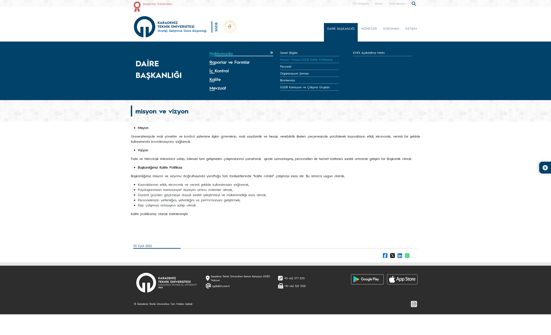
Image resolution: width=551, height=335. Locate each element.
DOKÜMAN (391, 28)
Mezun (379, 3)
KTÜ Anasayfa (361, 3)
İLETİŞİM (411, 28)
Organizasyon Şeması (294, 73)
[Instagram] (414, 303)
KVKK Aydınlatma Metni (369, 52)
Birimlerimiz (287, 80)
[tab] (241, 53)
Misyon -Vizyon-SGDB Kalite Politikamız (306, 59)
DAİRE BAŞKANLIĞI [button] (340, 28)
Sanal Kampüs (397, 3)
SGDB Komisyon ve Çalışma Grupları (305, 87)
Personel (285, 66)
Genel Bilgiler (289, 52)
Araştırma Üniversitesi (157, 4)
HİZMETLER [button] (369, 28)
